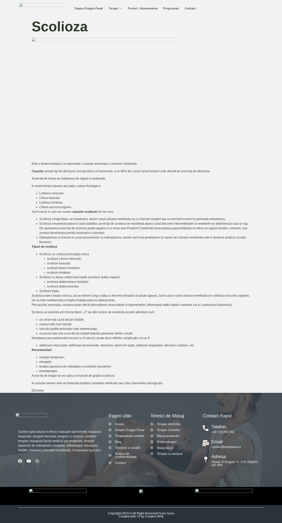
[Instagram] (37, 461)
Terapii (113, 8)
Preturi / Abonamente (142, 8)
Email (217, 441)
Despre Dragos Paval (89, 8)
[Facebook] (20, 461)
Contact (190, 8)
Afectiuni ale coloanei (58, 390)
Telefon (218, 426)
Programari (171, 8)
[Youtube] (29, 461)
